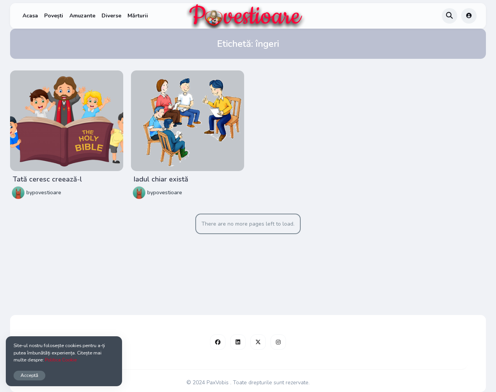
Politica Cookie (61, 359)
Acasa (30, 15)
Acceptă (29, 375)
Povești (53, 15)
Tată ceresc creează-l (47, 179)
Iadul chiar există (161, 179)
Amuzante (82, 15)
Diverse (111, 15)
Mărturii (137, 15)
